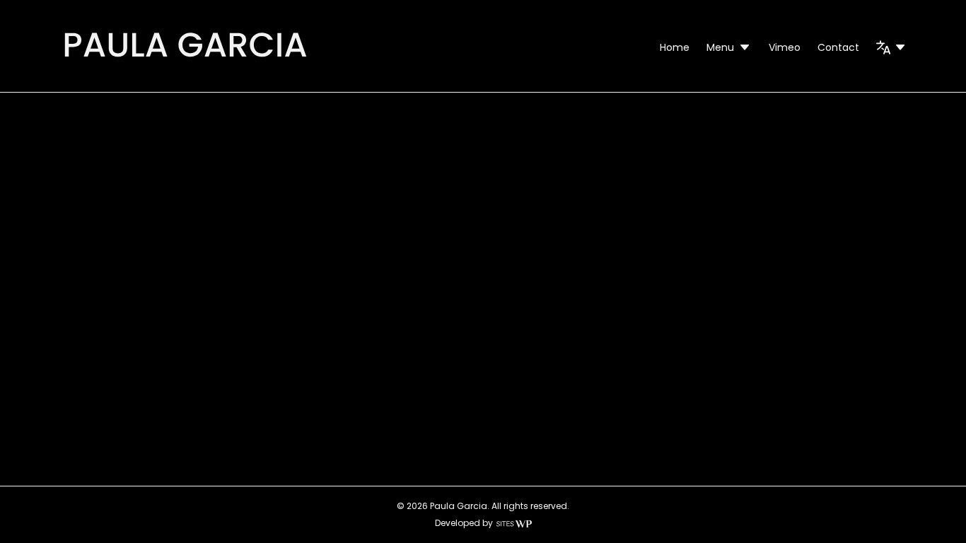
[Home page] (185, 60)
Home (674, 47)
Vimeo (785, 47)
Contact (838, 47)
